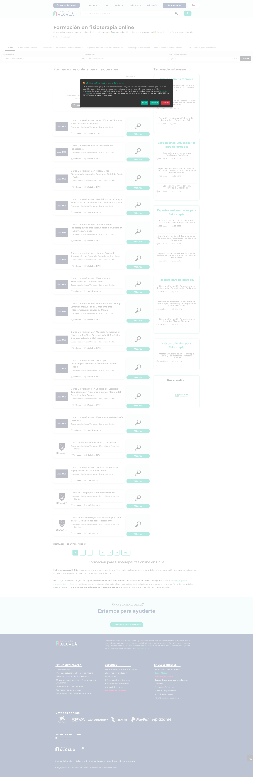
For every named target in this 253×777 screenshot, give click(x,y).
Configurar (165, 103)
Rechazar (154, 103)
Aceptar (144, 103)
